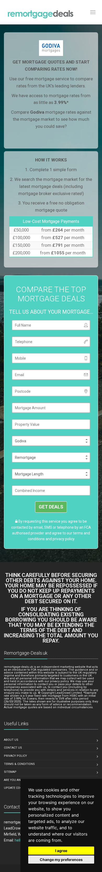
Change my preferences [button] (61, 859)
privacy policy (64, 539)
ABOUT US (11, 740)
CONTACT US (13, 747)
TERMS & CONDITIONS (19, 764)
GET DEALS (51, 506)
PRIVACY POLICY (15, 756)
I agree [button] (61, 850)
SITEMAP (10, 772)
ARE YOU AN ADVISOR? (19, 780)
